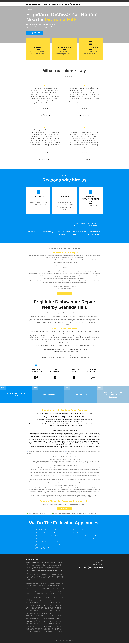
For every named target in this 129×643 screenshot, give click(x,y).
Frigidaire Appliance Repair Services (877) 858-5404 (53, 4)
